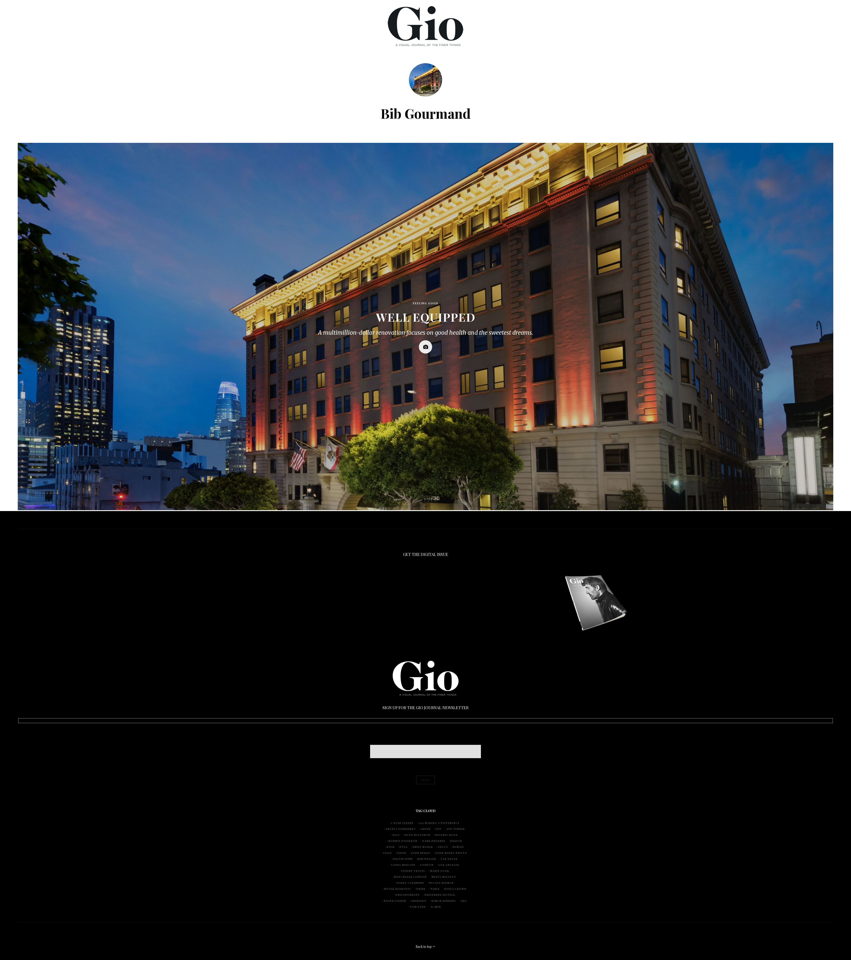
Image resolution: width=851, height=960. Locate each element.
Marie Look (439, 870)
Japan (401, 852)
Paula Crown (455, 888)
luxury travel (413, 870)
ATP (438, 828)
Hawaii (458, 846)
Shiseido (419, 900)
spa (464, 900)
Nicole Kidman (441, 882)
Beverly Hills (446, 834)
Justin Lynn (403, 858)
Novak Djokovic (397, 888)
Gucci (443, 846)
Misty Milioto (444, 876)
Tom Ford (418, 906)
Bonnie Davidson (403, 840)
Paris (435, 888)
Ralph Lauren (395, 900)
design (456, 840)
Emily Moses (423, 846)
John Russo (421, 852)
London (427, 864)
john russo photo (451, 852)
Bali (396, 834)
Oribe (421, 888)
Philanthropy (408, 894)
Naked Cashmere (410, 882)
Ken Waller (427, 858)
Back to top (424, 946)
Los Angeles (449, 864)
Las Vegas (449, 858)
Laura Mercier (403, 864)
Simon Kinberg (443, 900)
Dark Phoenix (433, 840)
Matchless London (410, 876)
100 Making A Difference (439, 822)
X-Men (436, 906)
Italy (387, 852)
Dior (391, 846)
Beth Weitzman (417, 834)
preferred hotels (440, 894)
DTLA (404, 846)
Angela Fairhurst (401, 828)
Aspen (426, 828)
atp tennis (455, 828)
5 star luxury (402, 822)
